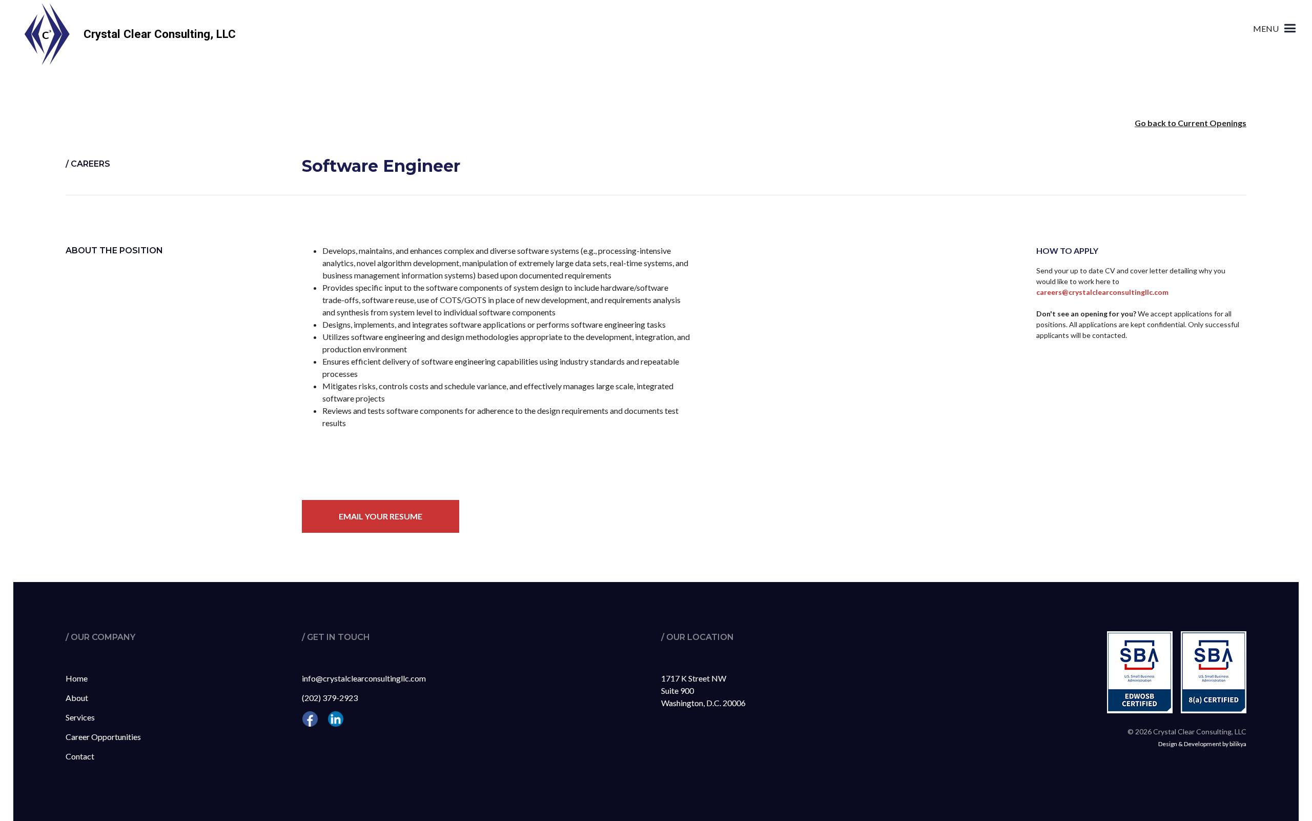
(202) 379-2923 (330, 698)
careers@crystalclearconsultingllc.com (1102, 292)
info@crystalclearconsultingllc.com (364, 678)
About (77, 698)
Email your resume (380, 516)
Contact (80, 756)
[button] (1276, 28)
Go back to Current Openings (1190, 123)
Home (77, 678)
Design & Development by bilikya (1202, 744)
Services (80, 717)
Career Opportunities (103, 737)
